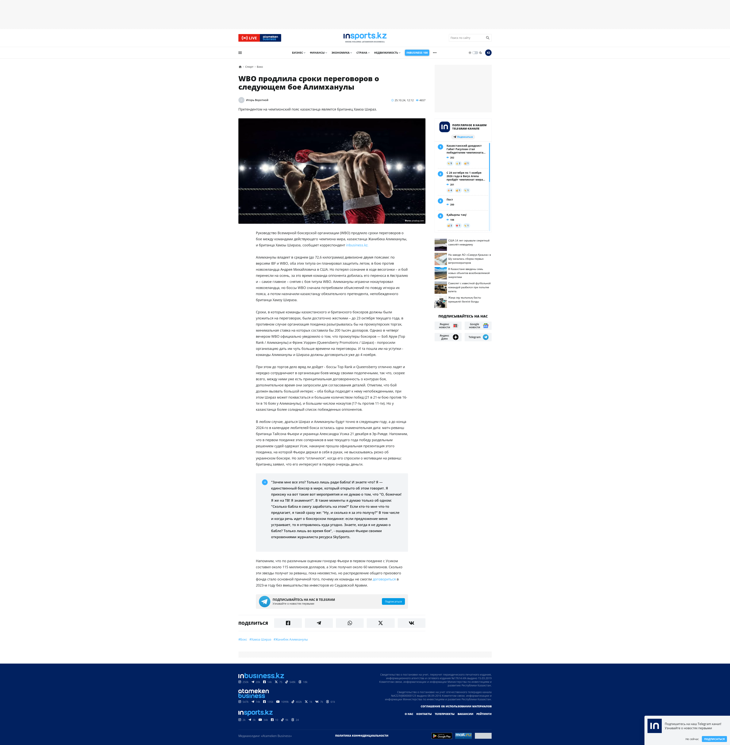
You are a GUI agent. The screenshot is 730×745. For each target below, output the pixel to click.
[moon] (480, 52)
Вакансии (465, 714)
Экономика (341, 52)
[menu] (240, 52)
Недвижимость (386, 52)
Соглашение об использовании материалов (456, 706)
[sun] (469, 52)
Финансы (317, 52)
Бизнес (297, 52)
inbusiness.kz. (357, 245)
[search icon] (488, 38)
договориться (384, 579)
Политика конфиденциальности (361, 735)
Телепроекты (445, 714)
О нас (409, 714)
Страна (361, 52)
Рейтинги (484, 714)
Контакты (424, 714)
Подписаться (714, 739)
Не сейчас (692, 739)
